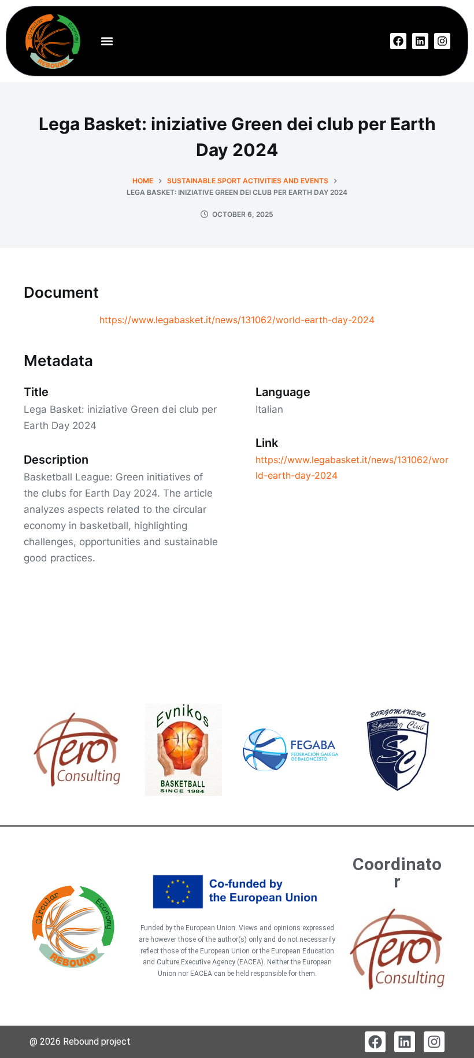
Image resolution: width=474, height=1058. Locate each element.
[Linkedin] (420, 41)
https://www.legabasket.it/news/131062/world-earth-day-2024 (237, 319)
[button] (107, 41)
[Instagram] (442, 41)
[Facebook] (398, 41)
